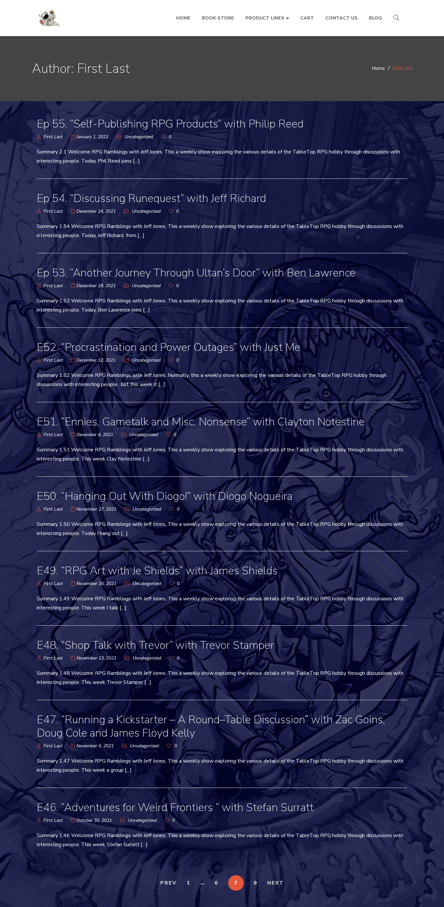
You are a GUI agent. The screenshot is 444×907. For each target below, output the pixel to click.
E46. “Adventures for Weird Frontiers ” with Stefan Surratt (175, 807)
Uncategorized (138, 137)
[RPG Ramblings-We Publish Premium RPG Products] (49, 18)
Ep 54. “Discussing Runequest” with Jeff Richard (151, 198)
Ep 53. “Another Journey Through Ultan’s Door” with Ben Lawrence (196, 272)
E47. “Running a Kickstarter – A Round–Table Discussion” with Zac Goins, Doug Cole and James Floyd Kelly (211, 726)
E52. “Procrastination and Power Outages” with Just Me (168, 347)
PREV (168, 883)
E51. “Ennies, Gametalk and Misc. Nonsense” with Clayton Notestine (201, 421)
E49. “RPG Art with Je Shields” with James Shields (157, 570)
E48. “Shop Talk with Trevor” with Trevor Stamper (155, 645)
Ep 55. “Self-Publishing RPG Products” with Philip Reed (170, 123)
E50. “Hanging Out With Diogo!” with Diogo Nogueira (165, 496)
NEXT (275, 883)
